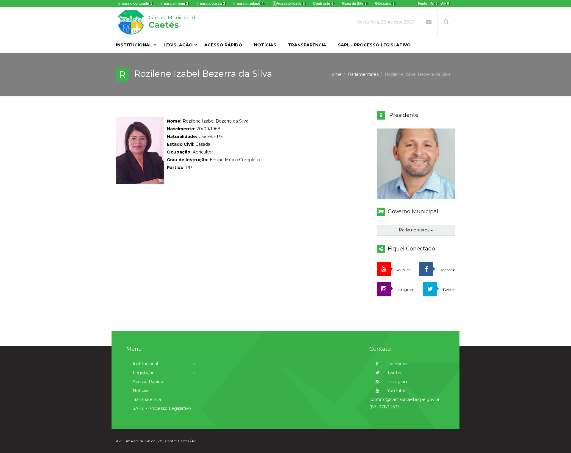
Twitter (394, 372)
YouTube (395, 390)
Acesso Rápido (223, 45)
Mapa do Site (354, 3)
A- (433, 3)
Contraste (323, 3)
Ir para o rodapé (248, 3)
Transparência (307, 45)
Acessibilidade (291, 3)
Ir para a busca (211, 3)
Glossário (385, 3)
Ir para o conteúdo (135, 3)
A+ (445, 3)
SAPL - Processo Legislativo (374, 45)
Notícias (265, 45)
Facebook (397, 363)
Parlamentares (363, 74)
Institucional (134, 45)
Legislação (178, 45)
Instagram (397, 381)
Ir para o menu (174, 3)
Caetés (173, 22)
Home (335, 74)
